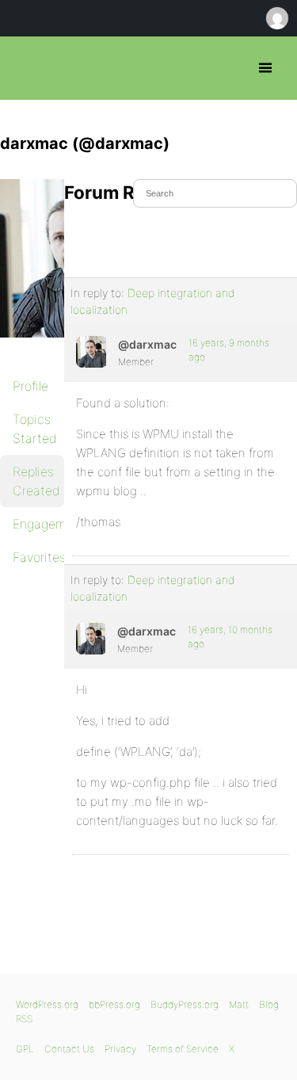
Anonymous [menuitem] (276, 18)
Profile (30, 386)
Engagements (38, 524)
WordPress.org (47, 1004)
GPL (25, 1049)
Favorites (38, 557)
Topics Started (35, 428)
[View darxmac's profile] (91, 352)
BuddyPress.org (184, 1004)
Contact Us (69, 1049)
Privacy (120, 1049)
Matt (239, 1004)
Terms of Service (183, 1049)
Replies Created (36, 481)
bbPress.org (25, 68)
